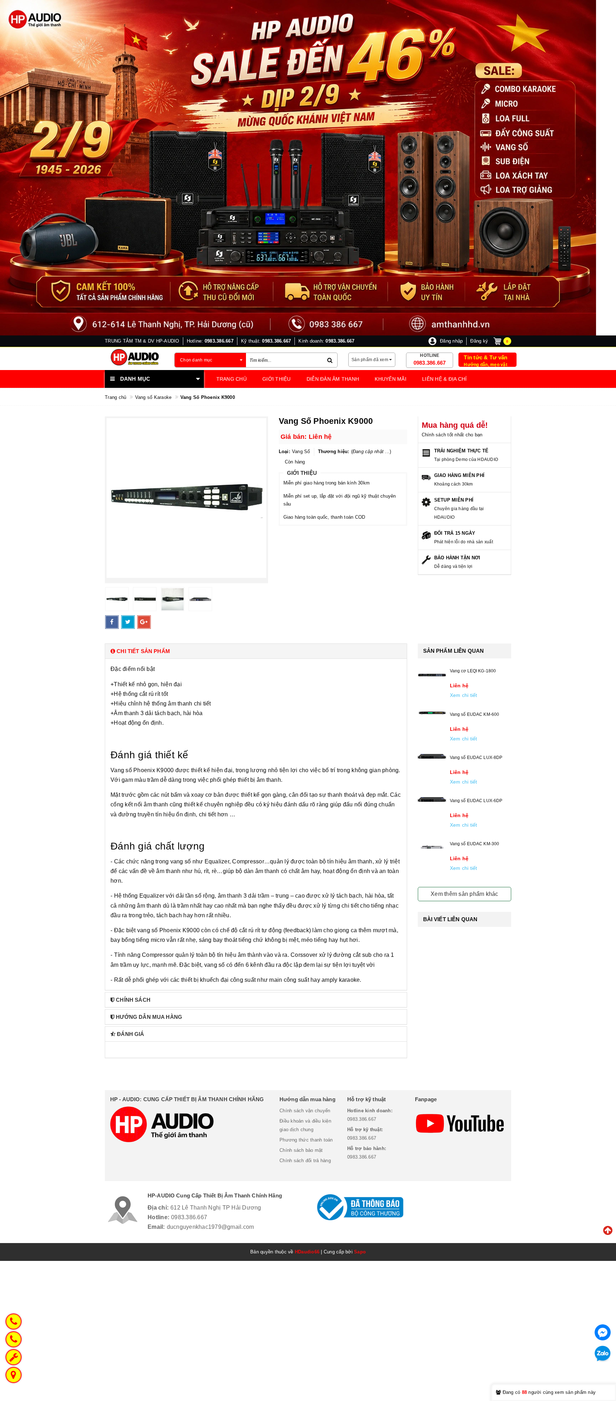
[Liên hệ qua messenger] (603, 1332)
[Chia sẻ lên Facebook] (112, 622)
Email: (156, 1227)
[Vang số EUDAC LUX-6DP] (432, 799)
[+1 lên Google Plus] (144, 622)
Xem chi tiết (463, 695)
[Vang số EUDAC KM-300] (432, 847)
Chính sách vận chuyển (304, 1110)
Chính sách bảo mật (301, 1150)
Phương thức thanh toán (306, 1140)
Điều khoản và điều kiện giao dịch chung (305, 1125)
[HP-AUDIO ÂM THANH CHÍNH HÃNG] (134, 357)
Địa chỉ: (158, 1208)
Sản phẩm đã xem (370, 359)
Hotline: (158, 1217)
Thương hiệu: (333, 451)
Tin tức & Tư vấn (485, 357)
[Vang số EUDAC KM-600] (432, 713)
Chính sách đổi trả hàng (305, 1160)
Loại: (284, 451)
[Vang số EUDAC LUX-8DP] (432, 756)
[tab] (256, 651)
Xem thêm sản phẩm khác (464, 894)
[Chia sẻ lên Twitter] (128, 622)
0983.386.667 (430, 363)
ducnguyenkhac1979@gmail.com (210, 1227)
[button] (256, 651)
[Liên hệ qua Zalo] (603, 1354)
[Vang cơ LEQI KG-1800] (432, 675)
